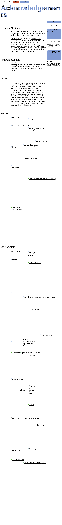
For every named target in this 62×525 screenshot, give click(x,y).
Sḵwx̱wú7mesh (36, 39)
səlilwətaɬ (25, 40)
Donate (16, 1)
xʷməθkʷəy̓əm (16, 39)
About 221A (24, 1)
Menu (9, 1)
